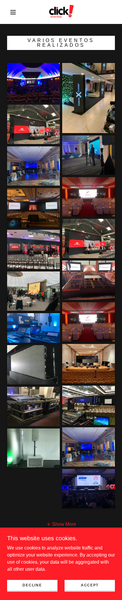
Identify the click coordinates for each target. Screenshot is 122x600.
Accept (90, 585)
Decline (32, 585)
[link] (61, 12)
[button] (13, 12)
